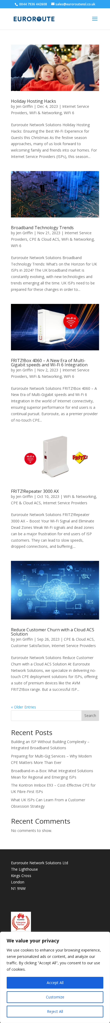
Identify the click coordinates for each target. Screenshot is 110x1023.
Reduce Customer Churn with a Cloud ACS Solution (52, 632)
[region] (55, 977)
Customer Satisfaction (30, 645)
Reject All (55, 1011)
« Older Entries (23, 706)
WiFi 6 (69, 112)
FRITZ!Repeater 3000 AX (35, 491)
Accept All (55, 982)
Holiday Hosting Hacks (33, 101)
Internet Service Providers (65, 502)
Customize (55, 997)
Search (90, 715)
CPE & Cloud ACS (44, 239)
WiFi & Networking (45, 112)
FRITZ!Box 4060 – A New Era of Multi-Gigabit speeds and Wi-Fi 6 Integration (49, 363)
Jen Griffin (24, 106)
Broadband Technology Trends (42, 228)
